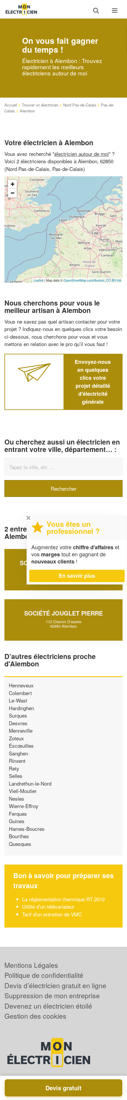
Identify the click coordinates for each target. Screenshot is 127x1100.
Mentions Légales (31, 965)
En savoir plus (77, 575)
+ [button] (12, 184)
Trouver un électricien (40, 105)
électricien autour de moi (81, 153)
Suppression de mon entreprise (52, 995)
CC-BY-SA (113, 280)
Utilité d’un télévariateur (48, 906)
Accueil (10, 105)
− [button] (12, 193)
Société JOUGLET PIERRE (63, 613)
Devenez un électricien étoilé (48, 1006)
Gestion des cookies (35, 1016)
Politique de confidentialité (43, 975)
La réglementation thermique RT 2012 (63, 899)
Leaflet (38, 280)
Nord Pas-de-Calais (79, 105)
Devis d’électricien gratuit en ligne (55, 985)
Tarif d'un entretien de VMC (52, 914)
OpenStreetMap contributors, (85, 280)
